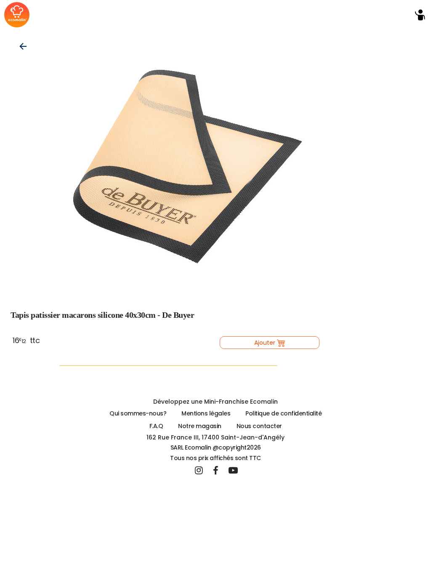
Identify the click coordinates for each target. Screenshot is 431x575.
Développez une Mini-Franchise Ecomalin (215, 401)
